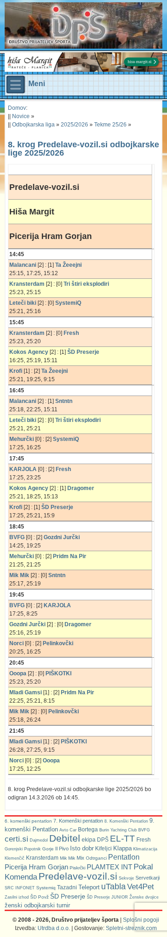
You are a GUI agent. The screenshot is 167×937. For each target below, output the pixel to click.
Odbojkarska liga (33, 124)
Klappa (122, 848)
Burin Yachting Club (118, 830)
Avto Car (68, 830)
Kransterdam (42, 858)
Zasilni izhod (17, 897)
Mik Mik (67, 858)
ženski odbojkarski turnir (37, 905)
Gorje (48, 848)
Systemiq (46, 887)
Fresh (143, 839)
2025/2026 (74, 124)
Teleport (89, 887)
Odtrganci (96, 858)
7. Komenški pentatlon (78, 821)
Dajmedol (39, 840)
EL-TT (122, 838)
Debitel (64, 838)
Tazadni (67, 887)
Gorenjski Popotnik (23, 849)
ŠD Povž (39, 896)
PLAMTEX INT (109, 867)
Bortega (88, 829)
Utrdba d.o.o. (54, 928)
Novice (21, 116)
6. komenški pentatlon (28, 821)
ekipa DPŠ (95, 839)
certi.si (16, 838)
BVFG (144, 830)
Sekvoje (126, 878)
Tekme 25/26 (110, 124)
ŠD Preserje (67, 896)
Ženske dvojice (144, 897)
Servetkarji (147, 877)
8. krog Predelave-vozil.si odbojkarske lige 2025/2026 (83, 148)
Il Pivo (62, 848)
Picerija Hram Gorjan (36, 867)
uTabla (113, 886)
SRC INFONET (20, 888)
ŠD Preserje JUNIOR (107, 897)
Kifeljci (103, 848)
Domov (17, 108)
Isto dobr (82, 848)
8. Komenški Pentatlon (126, 821)
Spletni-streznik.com (131, 928)
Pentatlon (124, 857)
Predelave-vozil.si (78, 876)
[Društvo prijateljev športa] (58, 25)
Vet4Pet (140, 886)
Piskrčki (77, 867)
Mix (80, 858)
